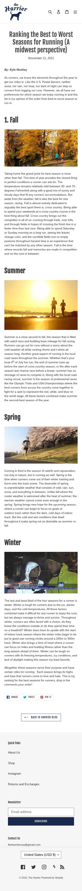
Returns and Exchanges (23, 784)
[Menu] (75, 11)
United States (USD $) (40, 854)
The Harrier (34, 877)
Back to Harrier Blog (44, 717)
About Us (14, 752)
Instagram (14, 773)
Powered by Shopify (52, 877)
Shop (11, 763)
